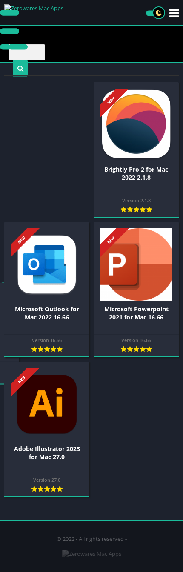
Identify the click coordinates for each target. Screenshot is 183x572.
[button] (20, 68)
